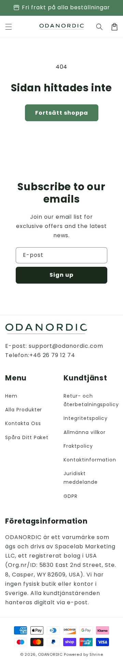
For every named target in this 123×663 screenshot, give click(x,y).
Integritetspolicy (86, 418)
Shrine (96, 654)
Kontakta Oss (23, 423)
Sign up (61, 275)
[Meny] (8, 26)
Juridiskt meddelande (81, 477)
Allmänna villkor (85, 432)
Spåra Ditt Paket (27, 437)
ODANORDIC (50, 654)
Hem (11, 395)
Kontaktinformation (90, 459)
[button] (99, 26)
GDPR (71, 496)
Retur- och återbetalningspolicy (91, 400)
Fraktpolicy (78, 446)
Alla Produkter (23, 409)
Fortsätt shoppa (61, 113)
